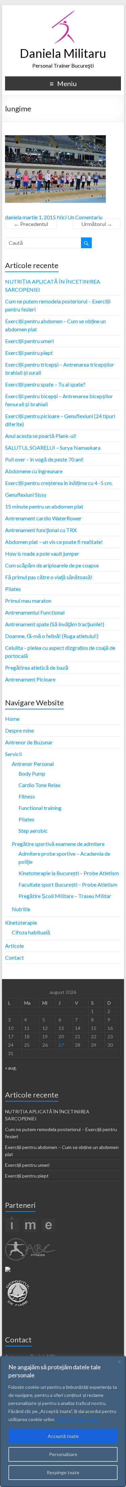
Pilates (13, 589)
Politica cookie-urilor (77, 1419)
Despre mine (19, 730)
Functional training (39, 808)
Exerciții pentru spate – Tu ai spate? (45, 384)
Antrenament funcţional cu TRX (41, 530)
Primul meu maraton (28, 600)
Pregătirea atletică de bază (36, 667)
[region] (63, 1421)
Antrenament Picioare (30, 679)
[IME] (30, 1219)
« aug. (11, 1068)
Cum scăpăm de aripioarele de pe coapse (52, 565)
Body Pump (31, 773)
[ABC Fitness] (30, 1241)
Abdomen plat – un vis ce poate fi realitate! (54, 541)
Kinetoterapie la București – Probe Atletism (68, 873)
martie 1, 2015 (39, 217)
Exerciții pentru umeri (29, 341)
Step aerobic (33, 830)
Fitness (26, 796)
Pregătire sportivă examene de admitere (58, 844)
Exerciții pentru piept (29, 352)
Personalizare (63, 1454)
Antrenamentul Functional (35, 612)
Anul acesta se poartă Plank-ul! (40, 436)
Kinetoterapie (21, 922)
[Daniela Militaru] (63, 13)
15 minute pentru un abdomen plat (44, 506)
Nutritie (21, 909)
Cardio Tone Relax (39, 785)
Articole (14, 945)
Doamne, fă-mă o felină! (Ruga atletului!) (51, 636)
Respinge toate (63, 1472)
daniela (13, 217)
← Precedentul (31, 224)
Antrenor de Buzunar (29, 742)
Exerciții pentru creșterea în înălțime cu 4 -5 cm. (59, 483)
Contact (14, 957)
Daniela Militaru (63, 53)
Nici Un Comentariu (79, 217)
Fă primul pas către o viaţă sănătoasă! (48, 577)
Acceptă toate (63, 1436)
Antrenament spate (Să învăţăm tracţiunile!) (54, 624)
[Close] (119, 1362)
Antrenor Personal (33, 763)
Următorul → (96, 224)
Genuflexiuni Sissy (25, 494)
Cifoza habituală (31, 932)
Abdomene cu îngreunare (33, 471)
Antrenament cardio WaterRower (43, 518)
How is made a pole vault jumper (42, 553)
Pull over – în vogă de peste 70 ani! (44, 459)
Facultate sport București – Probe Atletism (67, 884)
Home (12, 718)
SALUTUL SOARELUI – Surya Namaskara (52, 447)
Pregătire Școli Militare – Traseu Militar (64, 896)
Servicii (13, 754)
